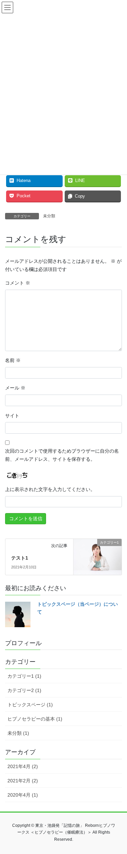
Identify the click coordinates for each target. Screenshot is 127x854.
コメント (17, 283)
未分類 (49, 216)
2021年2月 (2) (22, 780)
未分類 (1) (18, 733)
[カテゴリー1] (97, 554)
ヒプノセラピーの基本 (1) (34, 719)
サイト (12, 415)
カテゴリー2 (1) (24, 690)
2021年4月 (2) (22, 766)
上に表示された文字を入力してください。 (50, 489)
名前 (13, 360)
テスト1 (19, 558)
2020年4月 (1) (22, 795)
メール (15, 387)
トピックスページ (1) (30, 704)
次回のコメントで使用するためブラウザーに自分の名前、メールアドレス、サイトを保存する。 (62, 455)
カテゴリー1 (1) (24, 676)
